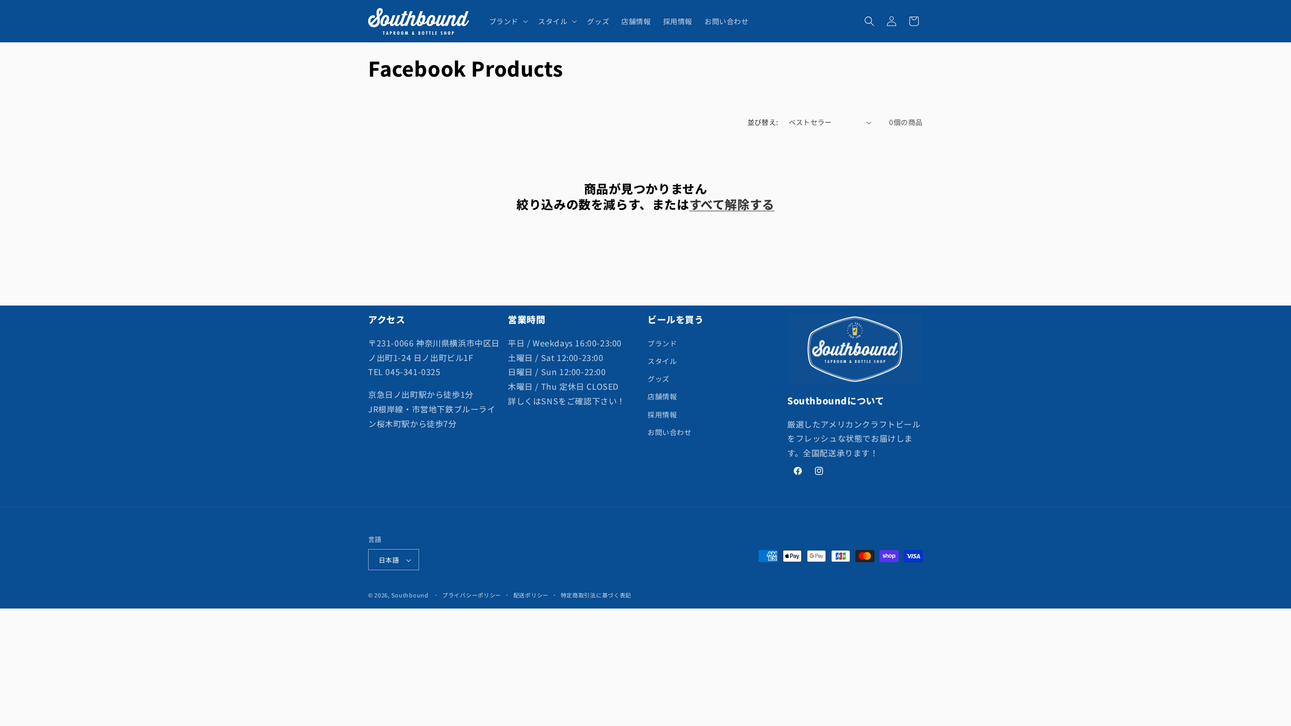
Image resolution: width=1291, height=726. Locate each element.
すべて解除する (732, 204)
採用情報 (662, 414)
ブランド (662, 343)
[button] (507, 21)
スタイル (662, 361)
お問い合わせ (670, 432)
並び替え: (763, 122)
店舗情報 (662, 396)
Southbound (410, 595)
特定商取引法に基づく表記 (596, 595)
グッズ (659, 379)
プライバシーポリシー (471, 595)
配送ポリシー (531, 595)
